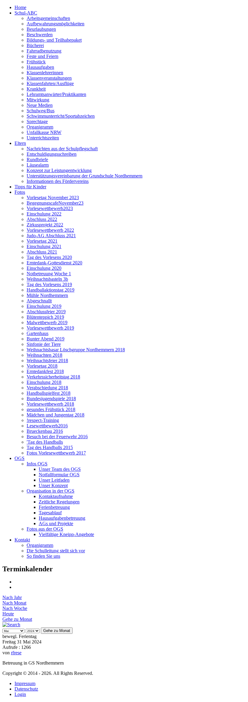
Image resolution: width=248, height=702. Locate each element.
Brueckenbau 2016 (45, 431)
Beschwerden (40, 34)
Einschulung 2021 (44, 246)
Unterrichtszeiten (43, 137)
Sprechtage (37, 121)
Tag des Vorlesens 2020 (49, 257)
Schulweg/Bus (40, 110)
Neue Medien (40, 105)
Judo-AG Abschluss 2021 (51, 235)
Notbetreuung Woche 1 (49, 273)
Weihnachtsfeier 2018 (47, 360)
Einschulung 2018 (44, 382)
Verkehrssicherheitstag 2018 (53, 376)
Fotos (20, 192)
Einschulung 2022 (44, 213)
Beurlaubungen (41, 29)
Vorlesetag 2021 (42, 241)
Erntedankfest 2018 (45, 371)
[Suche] (11, 624)
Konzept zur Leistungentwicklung (59, 170)
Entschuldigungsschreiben (52, 154)
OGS (19, 458)
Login (20, 694)
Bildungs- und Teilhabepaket (54, 40)
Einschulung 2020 (44, 268)
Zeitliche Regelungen (59, 501)
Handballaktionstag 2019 (50, 289)
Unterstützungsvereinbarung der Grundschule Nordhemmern (84, 175)
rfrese (16, 652)
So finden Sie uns (43, 556)
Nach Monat (14, 602)
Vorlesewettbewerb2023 (50, 208)
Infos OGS (37, 463)
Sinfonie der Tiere (44, 344)
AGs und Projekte (56, 523)
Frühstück (36, 61)
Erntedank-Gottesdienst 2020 (54, 262)
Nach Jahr (12, 597)
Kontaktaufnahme (56, 496)
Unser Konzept (53, 485)
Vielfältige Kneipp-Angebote (66, 534)
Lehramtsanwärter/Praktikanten (56, 94)
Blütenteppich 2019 (45, 317)
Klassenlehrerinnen (45, 72)
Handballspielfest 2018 (48, 393)
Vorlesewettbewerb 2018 (50, 404)
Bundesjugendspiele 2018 (51, 398)
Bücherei (35, 45)
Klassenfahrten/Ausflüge (50, 83)
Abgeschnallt (39, 300)
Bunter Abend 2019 (45, 338)
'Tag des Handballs (45, 442)
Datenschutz (26, 688)
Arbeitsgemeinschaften (48, 18)
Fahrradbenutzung (44, 50)
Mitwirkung (38, 99)
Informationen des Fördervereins (58, 181)
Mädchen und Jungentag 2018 (55, 414)
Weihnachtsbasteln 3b (47, 279)
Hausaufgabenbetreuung (62, 518)
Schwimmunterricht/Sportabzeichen (61, 116)
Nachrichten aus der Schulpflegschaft (62, 148)
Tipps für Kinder (30, 186)
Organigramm (40, 126)
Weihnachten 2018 (44, 355)
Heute (8, 613)
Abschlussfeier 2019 (46, 311)
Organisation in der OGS (50, 490)
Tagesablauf (50, 512)
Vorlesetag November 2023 (53, 197)
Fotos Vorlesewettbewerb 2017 (56, 452)
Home (20, 7)
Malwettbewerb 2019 (47, 322)
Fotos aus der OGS (45, 528)
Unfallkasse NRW (44, 132)
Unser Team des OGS (60, 469)
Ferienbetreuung (54, 507)
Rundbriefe (37, 159)
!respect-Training (43, 420)
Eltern (20, 143)
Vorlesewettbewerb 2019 (50, 327)
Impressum (25, 683)
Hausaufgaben (40, 67)
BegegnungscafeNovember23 (55, 203)
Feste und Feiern (42, 56)
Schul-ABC (26, 12)
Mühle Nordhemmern (47, 295)
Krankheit (36, 88)
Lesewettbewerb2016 (47, 425)
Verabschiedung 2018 (47, 387)
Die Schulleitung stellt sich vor (56, 550)
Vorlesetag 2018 (42, 366)
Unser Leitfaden (54, 480)
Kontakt (22, 539)
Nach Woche (14, 608)
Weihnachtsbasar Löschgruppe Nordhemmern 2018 (76, 349)
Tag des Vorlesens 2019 (49, 284)
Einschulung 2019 (44, 306)
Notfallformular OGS (59, 474)
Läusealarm (38, 165)
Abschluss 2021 (42, 251)
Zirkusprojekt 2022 (45, 224)
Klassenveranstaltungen (49, 78)
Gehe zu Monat (17, 619)
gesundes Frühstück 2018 (51, 409)
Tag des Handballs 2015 (50, 447)
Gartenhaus (37, 333)
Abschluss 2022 (42, 219)
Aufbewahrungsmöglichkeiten (55, 23)
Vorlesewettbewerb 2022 (50, 230)
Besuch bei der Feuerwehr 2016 (57, 436)
